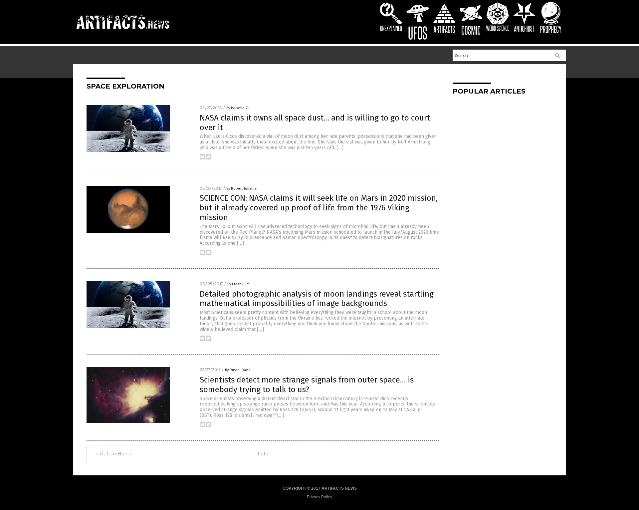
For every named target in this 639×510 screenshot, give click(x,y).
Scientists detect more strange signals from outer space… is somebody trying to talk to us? (307, 384)
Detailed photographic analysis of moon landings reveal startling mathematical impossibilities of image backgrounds (317, 298)
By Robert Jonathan (242, 188)
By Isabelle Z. (237, 108)
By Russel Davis (237, 370)
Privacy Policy (319, 497)
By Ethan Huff (238, 284)
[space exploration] (122, 32)
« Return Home (114, 454)
